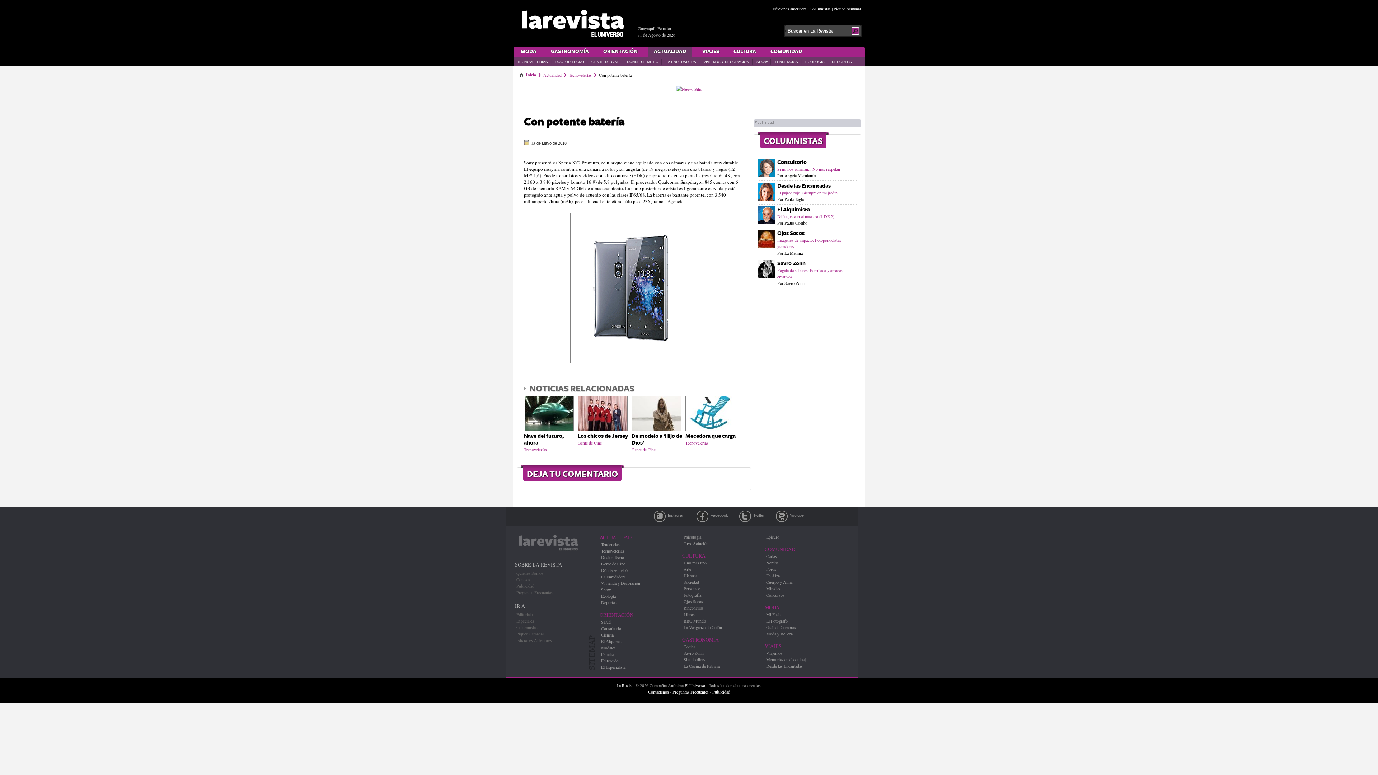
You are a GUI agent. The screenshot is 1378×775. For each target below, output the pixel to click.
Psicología (692, 537)
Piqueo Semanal (847, 8)
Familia (607, 654)
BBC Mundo (695, 621)
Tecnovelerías (532, 62)
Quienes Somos (529, 573)
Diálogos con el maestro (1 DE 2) (805, 216)
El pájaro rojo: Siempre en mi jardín (807, 193)
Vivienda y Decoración (726, 62)
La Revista (625, 685)
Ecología (815, 62)
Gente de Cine (605, 62)
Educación (610, 660)
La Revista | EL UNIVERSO (573, 23)
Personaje (692, 588)
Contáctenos (658, 692)
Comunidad (786, 51)
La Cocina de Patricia (702, 666)
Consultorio (792, 162)
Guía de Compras (781, 627)
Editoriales (525, 614)
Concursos (775, 595)
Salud (606, 622)
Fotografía (692, 595)
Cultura (744, 51)
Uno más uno (695, 562)
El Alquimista (793, 209)
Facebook (702, 516)
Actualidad (670, 51)
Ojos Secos (791, 233)
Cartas (771, 556)
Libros (689, 614)
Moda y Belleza (779, 634)
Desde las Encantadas (804, 186)
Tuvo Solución (696, 543)
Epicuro (772, 537)
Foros (771, 569)
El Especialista (613, 667)
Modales (608, 647)
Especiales (525, 621)
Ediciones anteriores (790, 8)
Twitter (745, 516)
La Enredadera (681, 62)
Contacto (523, 579)
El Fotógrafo (777, 621)
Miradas (773, 588)
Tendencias (786, 62)
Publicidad (525, 586)
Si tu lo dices (695, 659)
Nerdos (772, 562)
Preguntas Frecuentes (534, 592)
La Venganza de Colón (703, 627)
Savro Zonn (791, 263)
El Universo (695, 685)
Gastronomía (570, 51)
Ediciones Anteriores (534, 640)
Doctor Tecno (569, 62)
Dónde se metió (642, 62)
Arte (687, 569)
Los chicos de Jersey (603, 436)
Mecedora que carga (710, 436)
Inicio (531, 73)
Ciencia (607, 635)
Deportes (842, 62)
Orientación (620, 51)
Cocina (689, 646)
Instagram (659, 516)
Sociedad (691, 582)
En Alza (773, 575)
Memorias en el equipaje (786, 659)
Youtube (781, 516)
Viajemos (774, 653)
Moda (528, 51)
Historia (690, 575)
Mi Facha (774, 614)
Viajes (710, 51)
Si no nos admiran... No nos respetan (808, 169)
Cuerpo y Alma (779, 582)
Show (762, 62)
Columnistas (820, 8)
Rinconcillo (693, 608)
